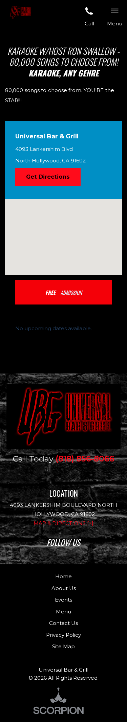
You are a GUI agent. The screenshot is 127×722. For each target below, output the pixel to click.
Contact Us (63, 623)
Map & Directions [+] (63, 523)
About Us (63, 588)
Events (63, 599)
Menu (63, 611)
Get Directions (48, 176)
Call (89, 23)
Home (63, 576)
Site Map (63, 646)
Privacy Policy (63, 635)
